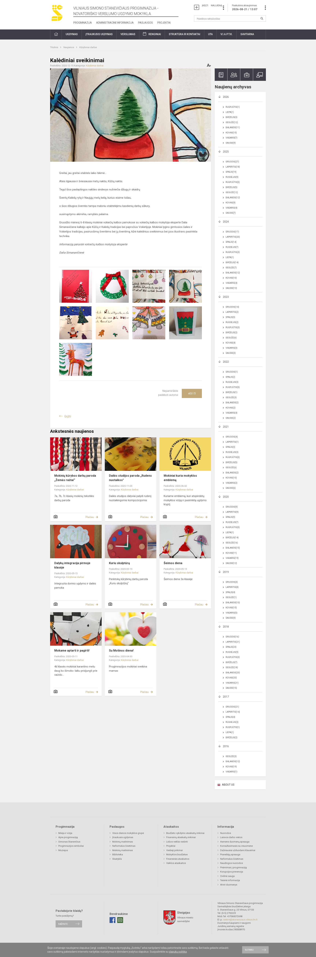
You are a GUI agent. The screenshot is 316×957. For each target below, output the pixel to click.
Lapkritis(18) (233, 167)
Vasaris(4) (231, 208)
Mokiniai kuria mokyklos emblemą (180, 478)
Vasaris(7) (231, 137)
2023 (226, 296)
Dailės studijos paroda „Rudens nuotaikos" (130, 478)
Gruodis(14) (232, 307)
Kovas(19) (231, 766)
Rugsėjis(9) (232, 177)
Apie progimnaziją (68, 837)
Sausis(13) (231, 288)
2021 (226, 426)
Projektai (164, 22)
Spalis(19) (231, 172)
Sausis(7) (231, 213)
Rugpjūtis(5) (233, 182)
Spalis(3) (230, 317)
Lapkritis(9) (232, 512)
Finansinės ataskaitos (177, 858)
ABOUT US (228, 784)
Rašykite (63, 923)
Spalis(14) (231, 242)
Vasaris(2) (231, 483)
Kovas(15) (231, 132)
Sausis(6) (231, 488)
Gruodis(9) (232, 507)
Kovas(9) (231, 202)
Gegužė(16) (232, 542)
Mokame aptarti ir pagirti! (71, 650)
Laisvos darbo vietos (231, 837)
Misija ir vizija (65, 833)
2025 (226, 151)
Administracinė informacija (115, 22)
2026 (226, 96)
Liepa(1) (230, 112)
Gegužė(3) (231, 397)
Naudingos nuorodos (231, 863)
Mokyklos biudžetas (177, 854)
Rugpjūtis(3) (233, 252)
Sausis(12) (231, 563)
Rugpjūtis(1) (233, 107)
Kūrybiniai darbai (88, 47)
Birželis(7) (231, 662)
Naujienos (69, 47)
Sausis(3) (231, 353)
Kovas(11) (231, 553)
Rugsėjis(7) (232, 247)
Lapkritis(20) (233, 237)
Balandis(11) (233, 127)
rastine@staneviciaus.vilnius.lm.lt (240, 919)
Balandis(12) (233, 197)
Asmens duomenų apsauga (234, 841)
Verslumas (128, 34)
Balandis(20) (233, 672)
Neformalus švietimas (123, 846)
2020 (226, 496)
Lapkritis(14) (233, 712)
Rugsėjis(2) (232, 322)
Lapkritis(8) (232, 587)
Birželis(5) (231, 187)
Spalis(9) (230, 517)
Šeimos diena (173, 563)
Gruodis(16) (232, 636)
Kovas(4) (231, 342)
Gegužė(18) (232, 667)
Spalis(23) (231, 647)
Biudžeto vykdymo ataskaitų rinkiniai (185, 833)
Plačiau (90, 517)
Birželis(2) (231, 332)
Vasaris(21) (232, 683)
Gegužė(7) (231, 267)
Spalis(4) (230, 592)
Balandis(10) (233, 602)
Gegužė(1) (231, 597)
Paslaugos (145, 22)
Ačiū (192, 393)
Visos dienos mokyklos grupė (128, 833)
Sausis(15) (231, 688)
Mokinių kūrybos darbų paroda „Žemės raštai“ (75, 478)
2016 (226, 746)
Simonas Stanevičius (69, 841)
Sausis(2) (231, 418)
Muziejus (63, 850)
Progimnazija (82, 22)
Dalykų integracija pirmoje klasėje (72, 565)
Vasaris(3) (231, 348)
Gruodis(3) (232, 582)
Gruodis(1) (232, 372)
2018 (226, 626)
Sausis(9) (231, 143)
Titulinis (54, 47)
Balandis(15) (233, 548)
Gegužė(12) (232, 122)
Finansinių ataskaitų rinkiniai (181, 837)
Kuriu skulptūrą (119, 563)
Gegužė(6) (231, 337)
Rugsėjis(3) (232, 382)
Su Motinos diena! (121, 650)
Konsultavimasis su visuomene (236, 846)
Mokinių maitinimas (122, 841)
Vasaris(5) (231, 612)
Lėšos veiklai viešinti (177, 841)
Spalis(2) (230, 377)
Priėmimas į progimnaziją (233, 867)
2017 (226, 696)
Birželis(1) (231, 392)
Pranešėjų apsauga (230, 854)
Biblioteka (117, 854)
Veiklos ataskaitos (176, 863)
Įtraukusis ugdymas (122, 837)
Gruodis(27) (232, 161)
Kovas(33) (231, 677)
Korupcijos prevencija (231, 871)
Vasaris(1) (231, 771)
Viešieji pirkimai (174, 850)
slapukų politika (178, 951)
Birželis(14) (232, 262)
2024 (226, 221)
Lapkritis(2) (232, 312)
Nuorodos (225, 833)
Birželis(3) (231, 117)
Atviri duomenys (228, 884)
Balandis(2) (232, 402)
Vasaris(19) (232, 558)
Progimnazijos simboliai (71, 846)
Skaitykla (117, 858)
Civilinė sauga (227, 876)
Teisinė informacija (230, 880)
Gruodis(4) (232, 437)
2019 (226, 572)
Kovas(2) (231, 407)
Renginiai (154, 34)
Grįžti (67, 416)
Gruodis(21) (232, 706)
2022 (226, 361)
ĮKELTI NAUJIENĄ (212, 5)
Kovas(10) (231, 278)
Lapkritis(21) (233, 642)
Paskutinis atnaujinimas (244, 7)
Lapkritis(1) (232, 442)
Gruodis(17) (232, 231)
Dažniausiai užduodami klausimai (237, 850)
